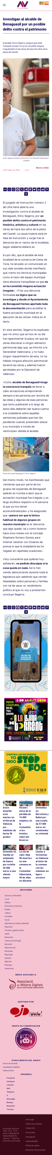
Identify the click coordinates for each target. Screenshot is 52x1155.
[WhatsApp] (4, 1099)
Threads (10, 1109)
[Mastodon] (30, 189)
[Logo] (23, 5)
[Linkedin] (38, 189)
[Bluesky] (34, 189)
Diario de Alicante (10, 1063)
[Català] (41, 2)
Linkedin (10, 1085)
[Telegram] (26, 189)
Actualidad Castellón (11, 1067)
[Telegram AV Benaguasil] (26, 693)
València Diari (8, 1070)
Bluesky (10, 1102)
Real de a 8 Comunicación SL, (11, 1134)
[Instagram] (13, 189)
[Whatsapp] (9, 189)
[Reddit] (43, 189)
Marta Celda (42, 167)
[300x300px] (26, 740)
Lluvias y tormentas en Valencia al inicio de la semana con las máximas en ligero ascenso (42, 864)
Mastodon (11, 1106)
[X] (22, 189)
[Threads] (4, 1109)
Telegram (10, 1092)
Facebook (11, 1078)
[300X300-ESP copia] (26, 772)
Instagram (11, 1081)
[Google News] (5, 189)
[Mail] (4, 1088)
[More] (26, 194)
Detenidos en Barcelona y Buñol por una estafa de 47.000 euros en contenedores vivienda (42, 820)
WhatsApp (11, 1099)
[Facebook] (17, 189)
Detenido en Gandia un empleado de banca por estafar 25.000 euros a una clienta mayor (9, 864)
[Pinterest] (47, 189)
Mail (8, 1088)
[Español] (46, 2)
